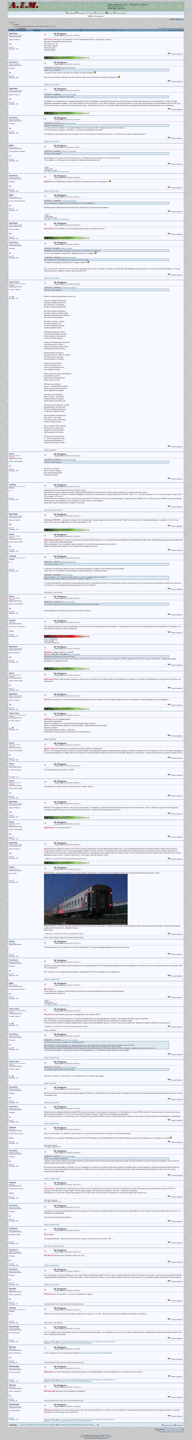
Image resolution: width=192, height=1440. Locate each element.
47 (95, 30)
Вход (110, 7)
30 (55, 30)
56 (116, 30)
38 (74, 30)
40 (78, 30)
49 (100, 30)
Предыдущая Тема (165, 28)
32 (60, 30)
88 (122, 30)
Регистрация (119, 7)
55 (114, 30)
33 (62, 30)
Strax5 (37, 26)
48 (97, 30)
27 (48, 30)
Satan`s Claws (44, 26)
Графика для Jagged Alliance (51, 84)
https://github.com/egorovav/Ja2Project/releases (56, 171)
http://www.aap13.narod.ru (51, 638)
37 (71, 30)
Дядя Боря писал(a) (68, 68)
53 (109, 30)
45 (90, 30)
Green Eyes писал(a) (68, 94)
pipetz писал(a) (66, 248)
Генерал (16, 24)
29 (53, 30)
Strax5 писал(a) (66, 575)
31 (57, 30)
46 (93, 30)
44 (88, 30)
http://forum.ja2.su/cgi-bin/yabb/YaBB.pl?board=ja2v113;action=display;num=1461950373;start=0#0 (88, 1341)
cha (53, 26)
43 (85, 30)
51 (104, 30)
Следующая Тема (177, 28)
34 (64, 30)
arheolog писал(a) (67, 602)
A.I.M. (13, 22)
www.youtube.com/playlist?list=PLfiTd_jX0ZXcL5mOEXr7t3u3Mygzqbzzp (71, 1343)
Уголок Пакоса (20, 26)
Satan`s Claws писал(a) (69, 1040)
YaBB (85, 1438)
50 (102, 30)
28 (50, 30)
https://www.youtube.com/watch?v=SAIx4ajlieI (95, 1353)
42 (83, 30)
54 (111, 30)
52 (107, 30)
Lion (50, 26)
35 (67, 30)
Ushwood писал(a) (67, 1156)
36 (69, 30)
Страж (46, 1147)
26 (45, 30)
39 (76, 30)
